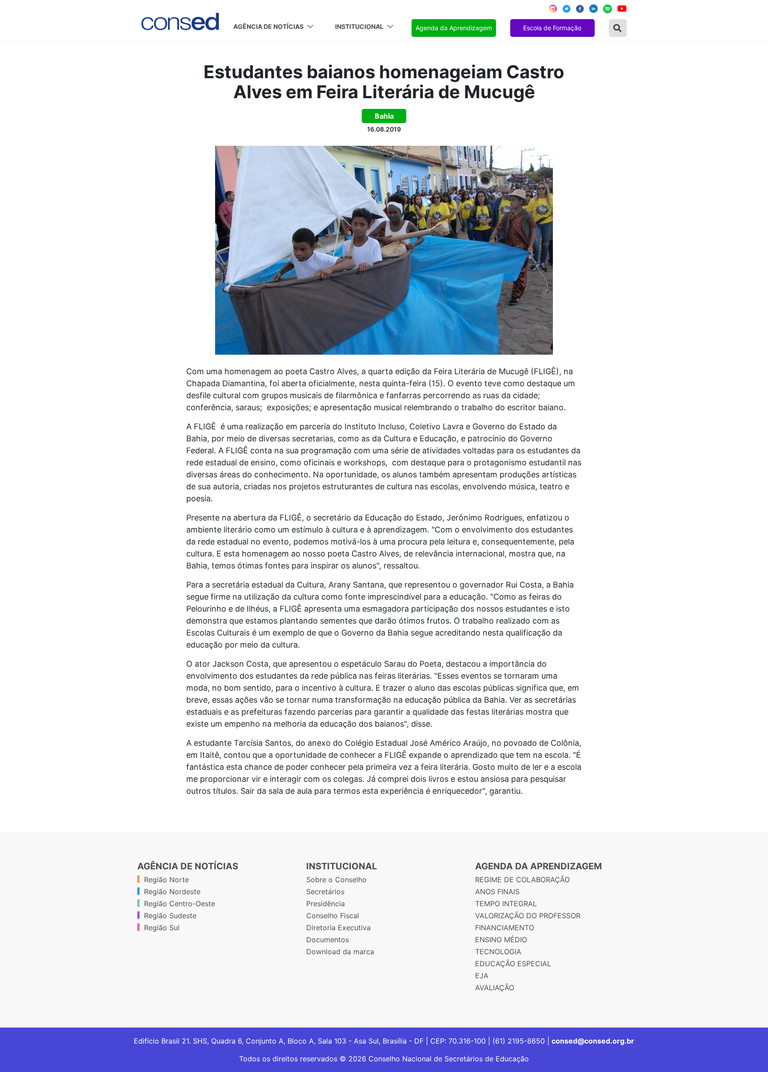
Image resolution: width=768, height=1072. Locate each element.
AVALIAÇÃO (494, 987)
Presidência (325, 903)
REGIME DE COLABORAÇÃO (522, 879)
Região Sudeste (170, 915)
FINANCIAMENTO (504, 927)
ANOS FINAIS (497, 891)
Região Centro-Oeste (179, 903)
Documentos (327, 939)
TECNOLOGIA (498, 951)
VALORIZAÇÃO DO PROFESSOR (527, 915)
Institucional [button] (360, 26)
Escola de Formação (552, 28)
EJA (481, 975)
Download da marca (340, 951)
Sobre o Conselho (336, 879)
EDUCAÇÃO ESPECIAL (513, 963)
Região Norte (166, 879)
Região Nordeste (172, 891)
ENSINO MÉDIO (501, 939)
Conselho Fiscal (332, 915)
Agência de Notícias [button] (269, 26)
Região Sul (162, 927)
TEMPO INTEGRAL (506, 903)
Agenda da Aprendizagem (454, 28)
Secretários (325, 891)
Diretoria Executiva (338, 927)
